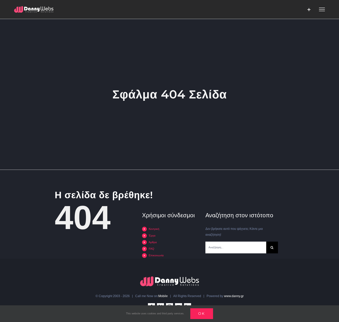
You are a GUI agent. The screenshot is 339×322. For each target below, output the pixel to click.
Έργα (152, 235)
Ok (201, 313)
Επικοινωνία (156, 255)
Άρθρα (153, 242)
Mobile (163, 296)
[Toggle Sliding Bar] (308, 9)
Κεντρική (154, 228)
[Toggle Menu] (322, 9)
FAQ (151, 248)
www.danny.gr (234, 296)
